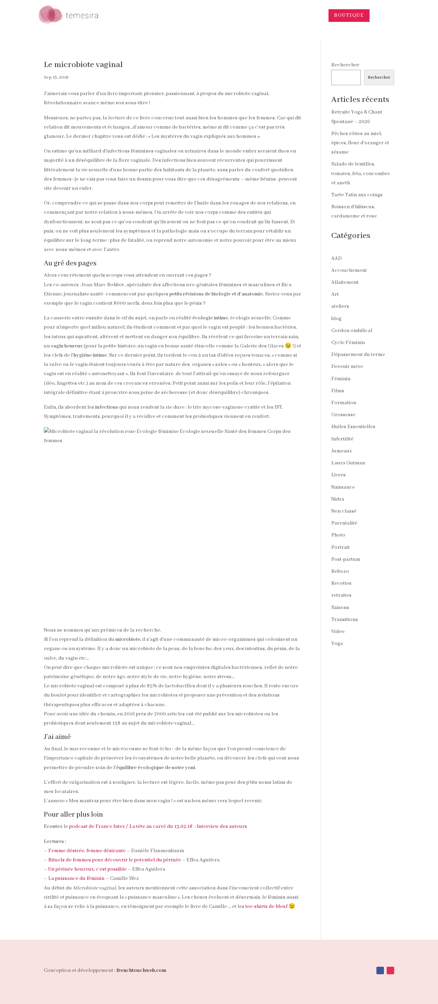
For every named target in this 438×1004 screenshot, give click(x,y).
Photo (338, 535)
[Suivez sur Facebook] (380, 970)
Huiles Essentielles (353, 427)
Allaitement (345, 282)
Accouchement (349, 270)
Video (338, 632)
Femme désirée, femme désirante (87, 851)
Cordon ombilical (351, 331)
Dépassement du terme (358, 355)
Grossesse (343, 415)
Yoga (337, 643)
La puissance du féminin (76, 878)
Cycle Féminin (348, 343)
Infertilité (342, 439)
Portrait (340, 547)
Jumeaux (341, 451)
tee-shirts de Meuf (266, 906)
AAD (336, 258)
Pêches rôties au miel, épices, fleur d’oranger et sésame (360, 143)
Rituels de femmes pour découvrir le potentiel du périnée (114, 860)
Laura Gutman (348, 463)
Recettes (341, 583)
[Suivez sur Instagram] (390, 970)
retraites (341, 595)
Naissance (343, 487)
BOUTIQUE (349, 15)
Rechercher (345, 65)
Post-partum (345, 559)
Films (337, 391)
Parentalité (344, 523)
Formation (343, 403)
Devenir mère (347, 367)
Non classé (344, 511)
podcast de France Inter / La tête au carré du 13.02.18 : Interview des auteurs (158, 826)
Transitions (344, 620)
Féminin (340, 379)
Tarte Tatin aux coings (357, 195)
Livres (338, 475)
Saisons (340, 608)
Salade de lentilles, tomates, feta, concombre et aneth (360, 173)
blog (336, 319)
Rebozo (340, 571)
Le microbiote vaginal (83, 65)
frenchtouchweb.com (141, 970)
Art (335, 294)
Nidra (337, 499)
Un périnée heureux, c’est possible (87, 869)
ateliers (340, 306)
